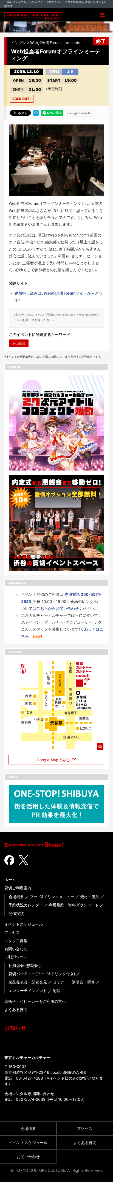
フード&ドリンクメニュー (52, 896)
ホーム (10, 879)
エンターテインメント (28, 990)
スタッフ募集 (15, 940)
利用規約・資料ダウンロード (74, 905)
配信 (56, 990)
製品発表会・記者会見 (28, 982)
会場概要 (16, 896)
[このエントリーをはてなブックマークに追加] (36, 112)
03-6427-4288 (29, 1078)
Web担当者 (19, 343)
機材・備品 (89, 896)
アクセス (12, 932)
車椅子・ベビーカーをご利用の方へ (35, 1001)
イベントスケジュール (23, 924)
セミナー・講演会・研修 (74, 982)
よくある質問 (15, 1009)
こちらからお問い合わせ (57, 608)
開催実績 (16, 913)
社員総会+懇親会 (23, 965)
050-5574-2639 (31, 1099)
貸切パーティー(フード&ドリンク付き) (42, 973)
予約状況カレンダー (26, 905)
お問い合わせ (15, 949)
